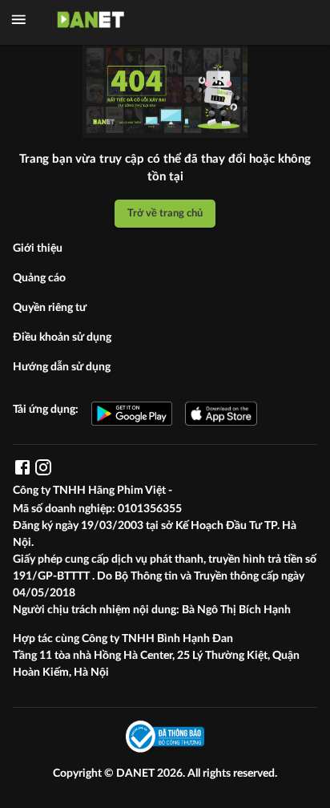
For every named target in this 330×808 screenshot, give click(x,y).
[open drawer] (18, 19)
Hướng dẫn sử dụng (62, 367)
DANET (136, 773)
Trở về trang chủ (165, 213)
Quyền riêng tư (50, 307)
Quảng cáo (39, 278)
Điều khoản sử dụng (62, 337)
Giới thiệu (37, 248)
